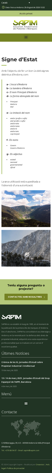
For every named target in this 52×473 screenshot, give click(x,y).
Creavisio (40, 464)
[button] (26, 37)
